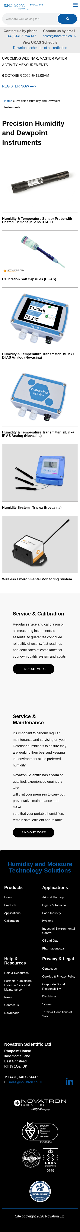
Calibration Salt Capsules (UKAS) (29, 279)
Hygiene (47, 920)
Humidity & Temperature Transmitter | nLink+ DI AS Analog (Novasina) (38, 355)
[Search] (67, 18)
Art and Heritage (53, 897)
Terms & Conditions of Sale (57, 1014)
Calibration (11, 920)
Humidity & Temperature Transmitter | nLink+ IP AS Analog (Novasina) (38, 434)
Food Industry (51, 913)
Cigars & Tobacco (54, 905)
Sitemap (47, 1004)
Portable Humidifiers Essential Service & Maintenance (18, 985)
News (8, 997)
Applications (12, 913)
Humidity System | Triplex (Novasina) (31, 507)
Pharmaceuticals (53, 948)
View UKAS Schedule (40, 42)
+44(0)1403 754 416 (20, 36)
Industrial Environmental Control (58, 931)
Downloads (11, 1013)
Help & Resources (16, 973)
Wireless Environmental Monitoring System (37, 579)
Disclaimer (49, 996)
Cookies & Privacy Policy (58, 976)
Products (10, 905)
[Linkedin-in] (69, 1082)
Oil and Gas (50, 940)
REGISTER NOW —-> (19, 86)
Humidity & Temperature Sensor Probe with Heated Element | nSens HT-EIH (37, 220)
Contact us (11, 1005)
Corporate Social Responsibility (53, 986)
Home (8, 100)
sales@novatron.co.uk (59, 36)
